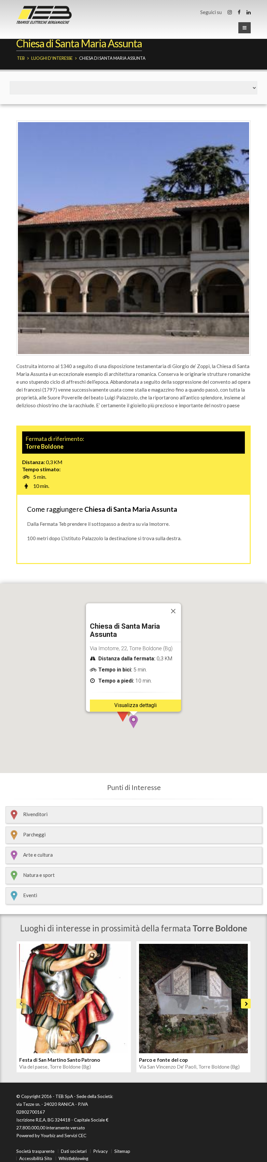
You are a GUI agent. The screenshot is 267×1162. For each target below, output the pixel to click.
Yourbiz (48, 1135)
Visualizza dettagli (135, 705)
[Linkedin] (248, 12)
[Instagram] (230, 12)
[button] (133, 722)
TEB (21, 58)
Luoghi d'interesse (52, 58)
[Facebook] (239, 12)
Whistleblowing (73, 1158)
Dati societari (74, 1151)
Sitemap (122, 1151)
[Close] (173, 611)
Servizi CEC (75, 1135)
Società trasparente (35, 1151)
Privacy (100, 1151)
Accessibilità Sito (35, 1158)
